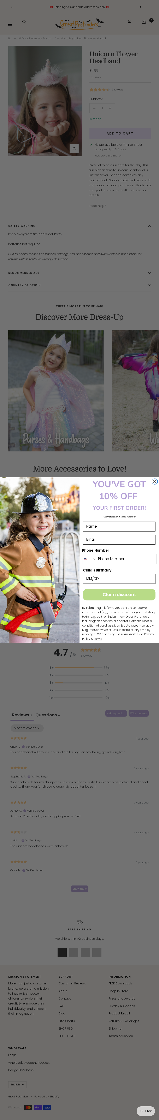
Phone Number (95, 550)
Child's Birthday (97, 570)
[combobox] (89, 559)
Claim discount (119, 595)
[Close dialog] (155, 481)
